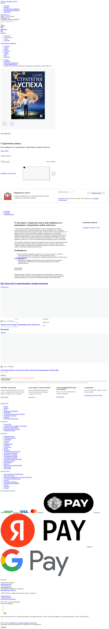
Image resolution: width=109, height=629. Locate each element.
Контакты (7, 57)
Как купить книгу (9, 475)
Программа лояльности (11, 482)
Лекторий (7, 40)
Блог (5, 55)
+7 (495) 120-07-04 (6, 597)
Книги (6, 406)
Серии (6, 49)
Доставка (6, 6)
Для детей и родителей (10, 453)
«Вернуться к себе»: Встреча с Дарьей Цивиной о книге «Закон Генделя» (20, 324)
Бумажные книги (9, 436)
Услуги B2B (7, 424)
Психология (7, 447)
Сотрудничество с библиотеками (13, 474)
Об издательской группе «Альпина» (14, 414)
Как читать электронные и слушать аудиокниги (18, 477)
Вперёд (8, 379)
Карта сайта (7, 468)
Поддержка (7, 12)
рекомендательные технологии (28, 623)
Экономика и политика (11, 456)
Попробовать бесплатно (93, 395)
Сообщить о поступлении (8, 173)
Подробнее (5, 397)
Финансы (7, 450)
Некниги (6, 464)
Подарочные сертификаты (11, 9)
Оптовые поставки (9, 430)
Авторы (6, 54)
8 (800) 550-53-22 (5, 596)
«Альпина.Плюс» (16, 378)
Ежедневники (8, 462)
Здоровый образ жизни (10, 457)
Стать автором (11, 599)
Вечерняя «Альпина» (10, 415)
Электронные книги (10, 438)
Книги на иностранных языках (13, 465)
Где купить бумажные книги (12, 478)
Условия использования (11, 411)
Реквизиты (7, 412)
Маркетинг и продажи (10, 454)
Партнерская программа (11, 418)
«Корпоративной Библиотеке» (28, 378)
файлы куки (13, 623)
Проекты (6, 417)
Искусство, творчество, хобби (12, 459)
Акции (6, 52)
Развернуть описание (20, 258)
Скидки (6, 47)
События (6, 46)
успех (98, 227)
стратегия (93, 227)
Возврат (6, 7)
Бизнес (6, 448)
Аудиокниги (7, 439)
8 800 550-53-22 (5, 15)
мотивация (86, 227)
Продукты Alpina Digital (11, 427)
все (4, 287)
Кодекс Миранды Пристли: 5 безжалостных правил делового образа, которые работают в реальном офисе (30, 370)
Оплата (6, 485)
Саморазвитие (8, 444)
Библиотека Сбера (9, 460)
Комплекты (7, 467)
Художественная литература (12, 451)
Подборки (7, 51)
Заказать (32, 397)
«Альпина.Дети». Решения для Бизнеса (15, 426)
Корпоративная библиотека (12, 429)
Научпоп (6, 445)
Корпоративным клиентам (12, 10)
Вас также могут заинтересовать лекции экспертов (24, 283)
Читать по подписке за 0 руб (9, 1)
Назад (3, 379)
